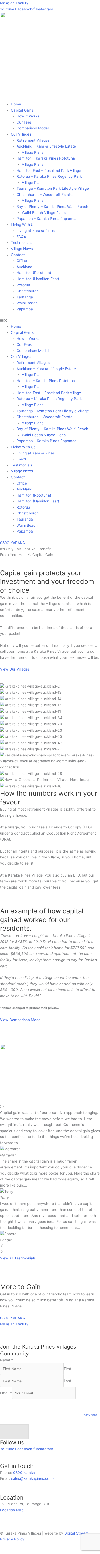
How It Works (28, 116)
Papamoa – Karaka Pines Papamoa (47, 218)
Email (6, 1393)
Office (22, 261)
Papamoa (25, 309)
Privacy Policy (12, 1539)
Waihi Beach (27, 303)
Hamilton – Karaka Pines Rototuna (46, 158)
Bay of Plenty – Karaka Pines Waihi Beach (52, 206)
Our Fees (24, 122)
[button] (50, 321)
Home (16, 104)
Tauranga (25, 297)
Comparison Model (33, 128)
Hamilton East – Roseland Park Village (49, 170)
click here (90, 1415)
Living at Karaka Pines (36, 230)
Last (67, 1381)
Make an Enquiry (14, 3)
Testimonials (21, 242)
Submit (14, 1431)
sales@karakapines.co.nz (32, 1478)
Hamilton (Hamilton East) (38, 279)
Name (6, 1360)
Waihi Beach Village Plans (44, 213)
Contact (18, 255)
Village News (22, 249)
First (67, 1369)
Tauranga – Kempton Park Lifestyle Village (53, 188)
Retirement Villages (33, 140)
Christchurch (28, 291)
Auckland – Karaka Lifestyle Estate (46, 146)
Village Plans (32, 152)
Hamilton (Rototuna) (34, 273)
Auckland (24, 267)
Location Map (11, 1510)
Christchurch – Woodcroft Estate (45, 194)
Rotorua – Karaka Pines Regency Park (49, 176)
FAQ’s (21, 237)
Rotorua (23, 285)
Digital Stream (77, 1533)
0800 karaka (24, 1472)
